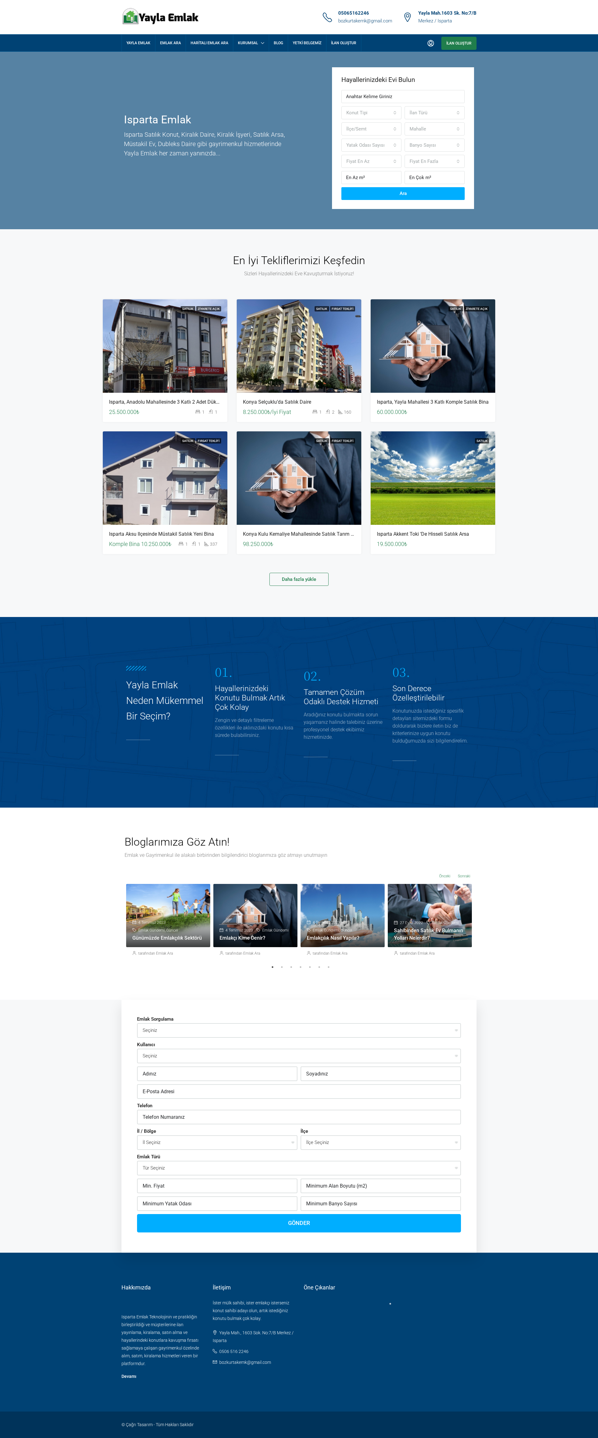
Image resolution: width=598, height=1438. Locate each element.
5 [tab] (310, 967)
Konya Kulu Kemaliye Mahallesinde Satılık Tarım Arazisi (304, 534)
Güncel (172, 930)
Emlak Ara (170, 43)
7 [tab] (328, 967)
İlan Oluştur (343, 43)
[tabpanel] (168, 923)
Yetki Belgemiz (307, 43)
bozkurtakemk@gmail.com (365, 21)
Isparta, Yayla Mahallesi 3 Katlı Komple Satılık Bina (433, 402)
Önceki (444, 876)
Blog (278, 43)
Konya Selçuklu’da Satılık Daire (277, 402)
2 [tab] (282, 967)
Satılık (188, 309)
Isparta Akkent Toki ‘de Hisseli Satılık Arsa (423, 534)
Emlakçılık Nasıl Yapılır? (333, 938)
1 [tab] (272, 967)
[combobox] (371, 112)
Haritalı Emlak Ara (209, 43)
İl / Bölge (146, 1131)
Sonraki (464, 876)
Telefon (144, 1105)
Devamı (128, 1376)
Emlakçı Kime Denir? (242, 938)
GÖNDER (299, 1223)
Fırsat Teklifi (343, 309)
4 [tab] (300, 967)
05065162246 (353, 13)
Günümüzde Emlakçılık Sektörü (167, 938)
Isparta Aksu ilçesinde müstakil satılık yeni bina (161, 534)
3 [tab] (291, 967)
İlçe (304, 1131)
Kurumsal (248, 43)
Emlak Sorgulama (155, 1019)
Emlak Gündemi (151, 930)
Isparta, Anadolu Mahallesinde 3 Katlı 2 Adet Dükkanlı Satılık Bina (181, 402)
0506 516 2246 (234, 1351)
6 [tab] (319, 967)
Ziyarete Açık (209, 309)
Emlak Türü (148, 1157)
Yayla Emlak (138, 43)
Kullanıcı (146, 1044)
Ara (403, 193)
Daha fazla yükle (299, 579)
